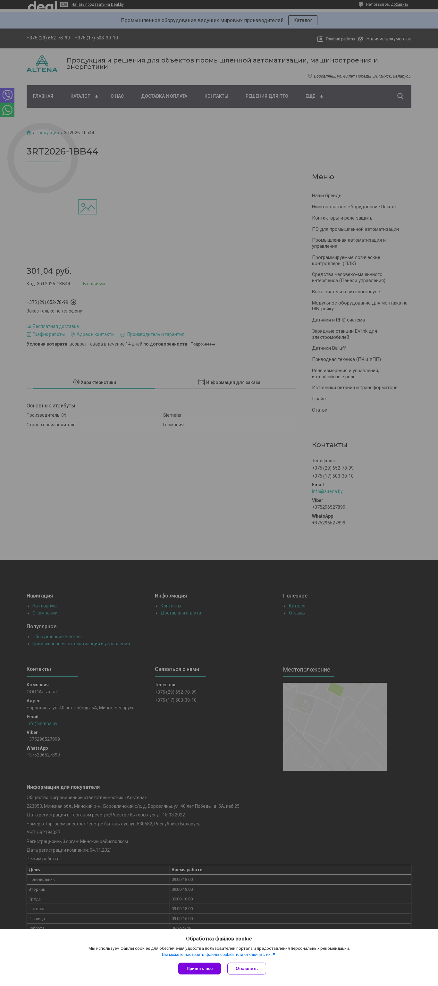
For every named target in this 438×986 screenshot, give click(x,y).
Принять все (200, 968)
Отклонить (247, 968)
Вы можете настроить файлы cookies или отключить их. (217, 954)
